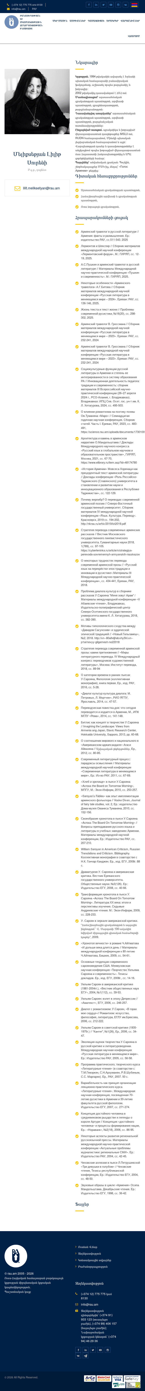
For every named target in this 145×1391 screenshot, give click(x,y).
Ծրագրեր (112, 20)
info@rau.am (18, 9)
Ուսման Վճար (87, 1247)
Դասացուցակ (96, 20)
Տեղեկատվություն (89, 1253)
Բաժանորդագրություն (93, 1266)
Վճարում (134, 36)
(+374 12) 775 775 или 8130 (26, 4)
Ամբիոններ (78, 20)
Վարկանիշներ (130, 20)
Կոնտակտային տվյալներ (94, 1260)
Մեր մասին (60, 20)
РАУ (34, 9)
